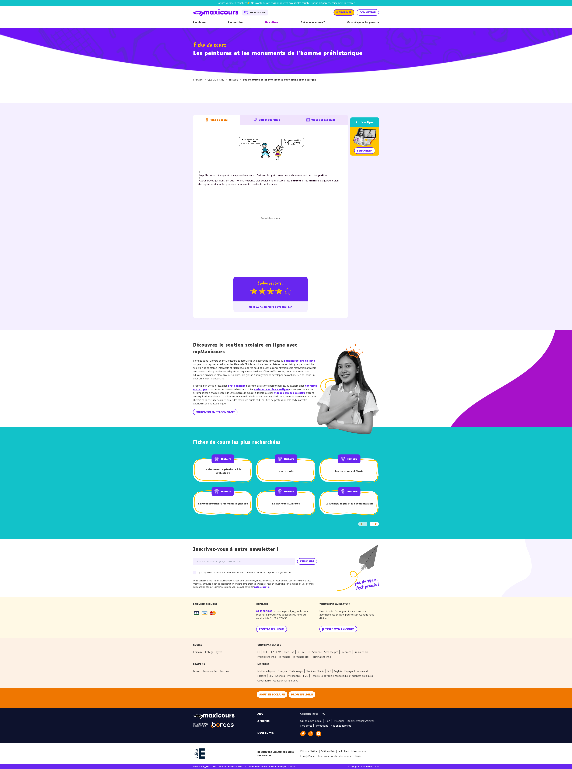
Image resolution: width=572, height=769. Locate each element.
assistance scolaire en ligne (271, 389)
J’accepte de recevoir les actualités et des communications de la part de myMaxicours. (246, 572)
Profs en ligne (364, 122)
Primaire (198, 79)
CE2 (209, 79)
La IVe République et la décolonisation (349, 503)
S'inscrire (307, 561)
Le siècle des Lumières (286, 503)
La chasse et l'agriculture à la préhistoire (223, 471)
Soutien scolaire (272, 694)
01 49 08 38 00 (264, 611)
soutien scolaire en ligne (299, 360)
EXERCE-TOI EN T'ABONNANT (215, 412)
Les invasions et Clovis (349, 471)
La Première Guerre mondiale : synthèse (223, 503)
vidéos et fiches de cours (289, 392)
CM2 (221, 79)
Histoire (233, 79)
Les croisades (286, 471)
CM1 (215, 79)
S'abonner (364, 150)
